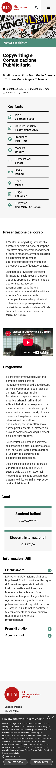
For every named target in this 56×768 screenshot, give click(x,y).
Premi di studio (16, 628)
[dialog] (28, 741)
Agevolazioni (14, 635)
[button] (36, 7)
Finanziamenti (15, 570)
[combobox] (48, 717)
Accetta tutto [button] (15, 762)
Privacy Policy (37, 750)
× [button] (53, 717)
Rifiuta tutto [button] (41, 762)
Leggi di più (14, 753)
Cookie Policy (24, 750)
